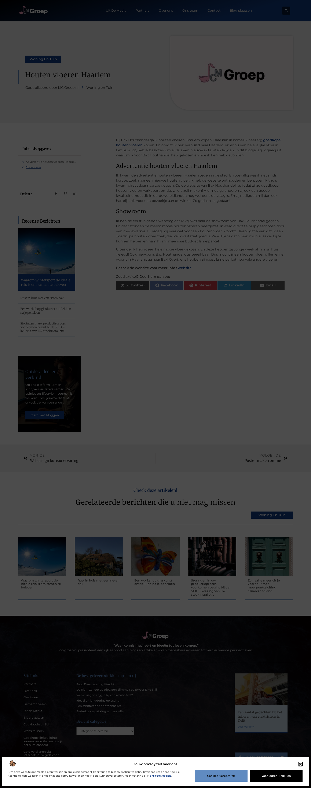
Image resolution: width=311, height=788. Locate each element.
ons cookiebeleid (160, 775)
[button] (300, 764)
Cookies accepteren (221, 775)
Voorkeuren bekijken (276, 775)
